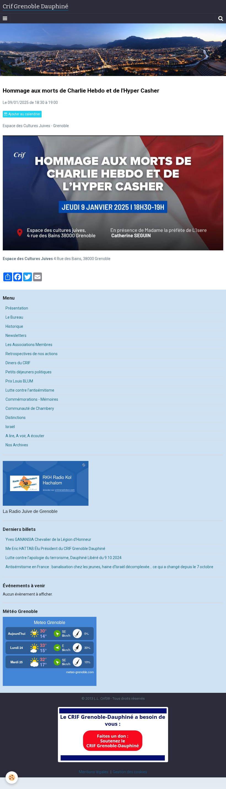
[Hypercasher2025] (113, 192)
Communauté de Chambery (30, 408)
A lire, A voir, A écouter (25, 436)
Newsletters (16, 335)
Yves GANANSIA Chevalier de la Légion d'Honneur (48, 539)
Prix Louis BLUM (19, 381)
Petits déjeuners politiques (29, 372)
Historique (14, 326)
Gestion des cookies (130, 772)
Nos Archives (17, 445)
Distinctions (16, 417)
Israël (10, 426)
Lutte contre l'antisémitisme (30, 390)
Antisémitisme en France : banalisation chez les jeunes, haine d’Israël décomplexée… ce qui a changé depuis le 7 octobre (109, 567)
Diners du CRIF (18, 363)
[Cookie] (12, 777)
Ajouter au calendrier (23, 114)
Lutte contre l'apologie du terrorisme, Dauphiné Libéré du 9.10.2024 (64, 557)
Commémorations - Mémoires (32, 399)
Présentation (17, 308)
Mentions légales (93, 772)
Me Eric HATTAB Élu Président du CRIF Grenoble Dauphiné (55, 548)
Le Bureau (14, 317)
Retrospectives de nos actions (32, 354)
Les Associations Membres (29, 344)
